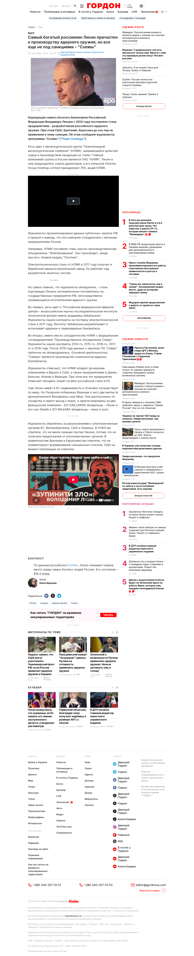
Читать (108, 615)
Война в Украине (46, 679)
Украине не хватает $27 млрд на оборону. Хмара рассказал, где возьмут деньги (140, 418)
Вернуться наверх (149, 890)
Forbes (73, 565)
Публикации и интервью (59, 11)
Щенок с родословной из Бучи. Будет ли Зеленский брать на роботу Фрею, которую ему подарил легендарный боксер (147, 584)
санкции (44, 603)
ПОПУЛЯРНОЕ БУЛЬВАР (138, 504)
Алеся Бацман (127, 819)
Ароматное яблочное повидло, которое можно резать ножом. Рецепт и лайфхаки (146, 514)
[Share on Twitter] (53, 596)
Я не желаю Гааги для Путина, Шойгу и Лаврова (140, 69)
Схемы (74, 603)
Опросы (60, 820)
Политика (33, 768)
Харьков (89, 786)
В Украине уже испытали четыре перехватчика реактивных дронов (142, 447)
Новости (35, 11)
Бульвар (123, 11)
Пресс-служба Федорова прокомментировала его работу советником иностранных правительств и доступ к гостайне (147, 268)
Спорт (31, 786)
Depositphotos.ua (73, 916)
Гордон (31, 27)
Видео (59, 814)
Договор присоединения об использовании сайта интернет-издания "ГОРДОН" (153, 791)
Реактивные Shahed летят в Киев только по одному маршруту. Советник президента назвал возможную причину (140, 371)
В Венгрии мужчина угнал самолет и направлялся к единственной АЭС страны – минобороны (143, 471)
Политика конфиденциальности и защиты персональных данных (152, 776)
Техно (31, 798)
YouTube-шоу (64, 826)
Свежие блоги (133, 27)
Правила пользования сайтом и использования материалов (153, 763)
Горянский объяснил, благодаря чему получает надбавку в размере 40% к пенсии (72, 716)
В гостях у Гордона (91, 11)
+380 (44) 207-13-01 (47, 885)
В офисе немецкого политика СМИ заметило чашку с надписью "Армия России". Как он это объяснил (142, 405)
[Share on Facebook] (46, 596)
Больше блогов (144, 106)
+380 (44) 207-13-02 (98, 885)
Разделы (60, 756)
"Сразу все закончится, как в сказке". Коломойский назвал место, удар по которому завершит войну (146, 288)
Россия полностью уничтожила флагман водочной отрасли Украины (139, 82)
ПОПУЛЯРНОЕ (131, 212)
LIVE (134, 11)
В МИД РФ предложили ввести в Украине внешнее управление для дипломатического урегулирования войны (147, 248)
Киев (87, 762)
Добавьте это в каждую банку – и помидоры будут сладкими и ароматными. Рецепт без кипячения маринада (147, 565)
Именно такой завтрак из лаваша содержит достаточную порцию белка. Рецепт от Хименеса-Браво (147, 531)
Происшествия (36, 811)
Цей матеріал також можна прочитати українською (82, 53)
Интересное (35, 823)
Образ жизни (35, 805)
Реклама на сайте (38, 849)
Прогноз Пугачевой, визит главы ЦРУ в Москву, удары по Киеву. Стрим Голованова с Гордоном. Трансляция (143, 353)
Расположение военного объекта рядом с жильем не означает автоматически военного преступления (143, 36)
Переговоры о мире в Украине (98, 18)
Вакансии (33, 836)
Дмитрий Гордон (123, 764)
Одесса (89, 774)
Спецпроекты (64, 832)
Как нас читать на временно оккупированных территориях (38, 869)
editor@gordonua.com (151, 885)
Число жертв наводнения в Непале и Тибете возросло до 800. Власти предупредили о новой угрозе (143, 433)
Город (88, 756)
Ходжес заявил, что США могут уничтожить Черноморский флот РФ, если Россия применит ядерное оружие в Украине (41, 664)
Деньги (32, 774)
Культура (33, 792)
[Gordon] (103, 6)
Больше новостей (143, 495)
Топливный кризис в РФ (62, 18)
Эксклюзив (148, 11)
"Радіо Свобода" (73, 138)
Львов (88, 768)
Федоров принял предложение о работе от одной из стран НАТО (147, 305)
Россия (33, 603)
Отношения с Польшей (132, 18)
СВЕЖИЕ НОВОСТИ (135, 339)
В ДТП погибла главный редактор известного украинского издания (102, 716)
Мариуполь (91, 798)
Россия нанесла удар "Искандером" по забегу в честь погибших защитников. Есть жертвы (143, 486)
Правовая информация (35, 857)
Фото (59, 808)
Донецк (89, 780)
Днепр (88, 792)
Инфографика (36, 817)
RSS (120, 841)
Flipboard (123, 834)
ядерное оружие (59, 603)
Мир (40, 27)
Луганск (89, 805)
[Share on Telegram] (59, 596)
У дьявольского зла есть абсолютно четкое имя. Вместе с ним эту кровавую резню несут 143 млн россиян (144, 54)
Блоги (110, 11)
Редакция (33, 843)
